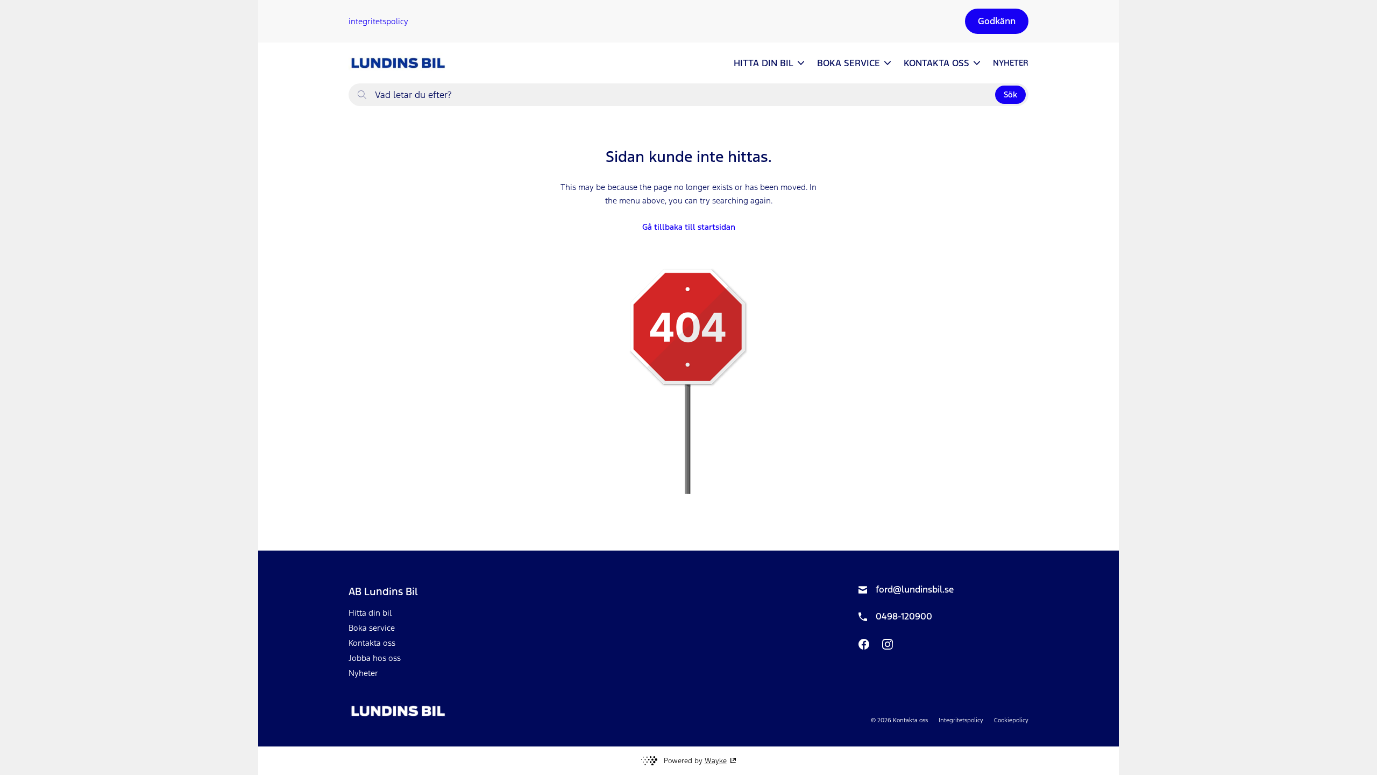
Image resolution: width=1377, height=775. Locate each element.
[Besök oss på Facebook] (863, 644)
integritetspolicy (378, 21)
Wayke (716, 760)
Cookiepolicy (1011, 720)
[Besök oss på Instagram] (887, 644)
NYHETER (1010, 63)
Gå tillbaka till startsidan (688, 227)
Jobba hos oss (375, 658)
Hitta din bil (370, 613)
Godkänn (997, 21)
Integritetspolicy (961, 720)
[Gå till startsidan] (397, 63)
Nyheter (363, 673)
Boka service (372, 628)
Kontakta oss (372, 643)
